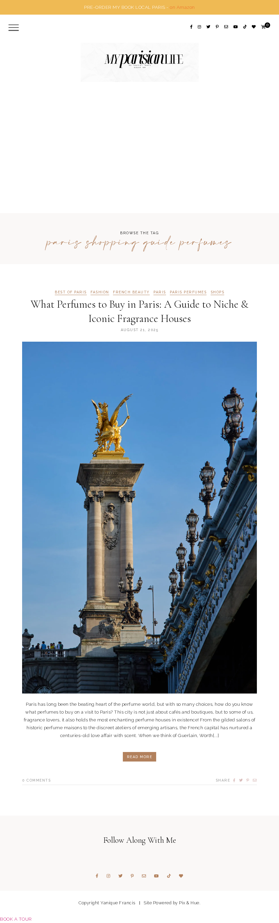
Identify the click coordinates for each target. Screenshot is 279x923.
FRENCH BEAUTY (131, 292)
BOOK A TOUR (16, 919)
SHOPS (218, 292)
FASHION (100, 292)
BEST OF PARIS (71, 292)
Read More (139, 757)
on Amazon (182, 7)
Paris (159, 292)
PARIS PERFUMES (188, 292)
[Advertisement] (139, 160)
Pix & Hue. (189, 902)
